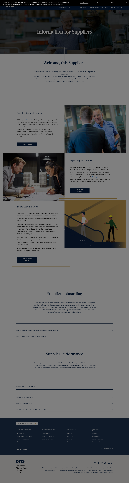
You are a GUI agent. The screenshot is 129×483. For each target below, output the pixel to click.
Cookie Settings (84, 3)
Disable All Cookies (98, 3)
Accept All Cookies (112, 3)
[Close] (126, 3)
